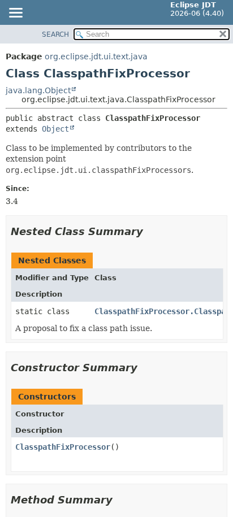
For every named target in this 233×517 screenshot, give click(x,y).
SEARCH (55, 34)
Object (55, 128)
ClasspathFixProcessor (62, 446)
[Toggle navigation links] (15, 13)
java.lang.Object (38, 90)
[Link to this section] (151, 231)
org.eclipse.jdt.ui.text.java (96, 56)
